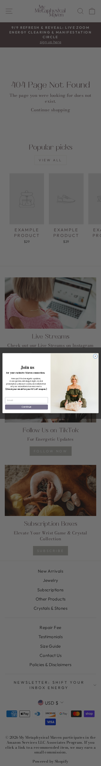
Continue (27, 406)
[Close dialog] (95, 356)
